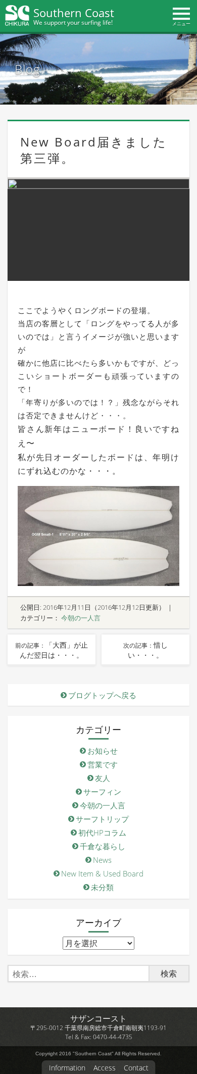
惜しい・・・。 (145, 650)
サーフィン (102, 792)
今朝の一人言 (81, 617)
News (102, 860)
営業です (102, 764)
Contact (136, 1067)
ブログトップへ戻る (102, 695)
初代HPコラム (102, 832)
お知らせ (102, 751)
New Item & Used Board (102, 873)
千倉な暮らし (102, 846)
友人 (102, 778)
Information (67, 1067)
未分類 (102, 887)
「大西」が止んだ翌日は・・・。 (51, 650)
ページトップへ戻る (185, 1048)
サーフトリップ (102, 819)
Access (104, 1067)
